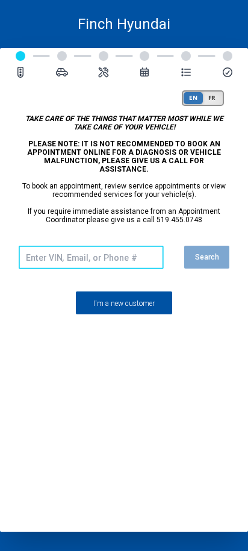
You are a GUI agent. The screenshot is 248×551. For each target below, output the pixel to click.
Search (207, 257)
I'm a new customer (124, 303)
